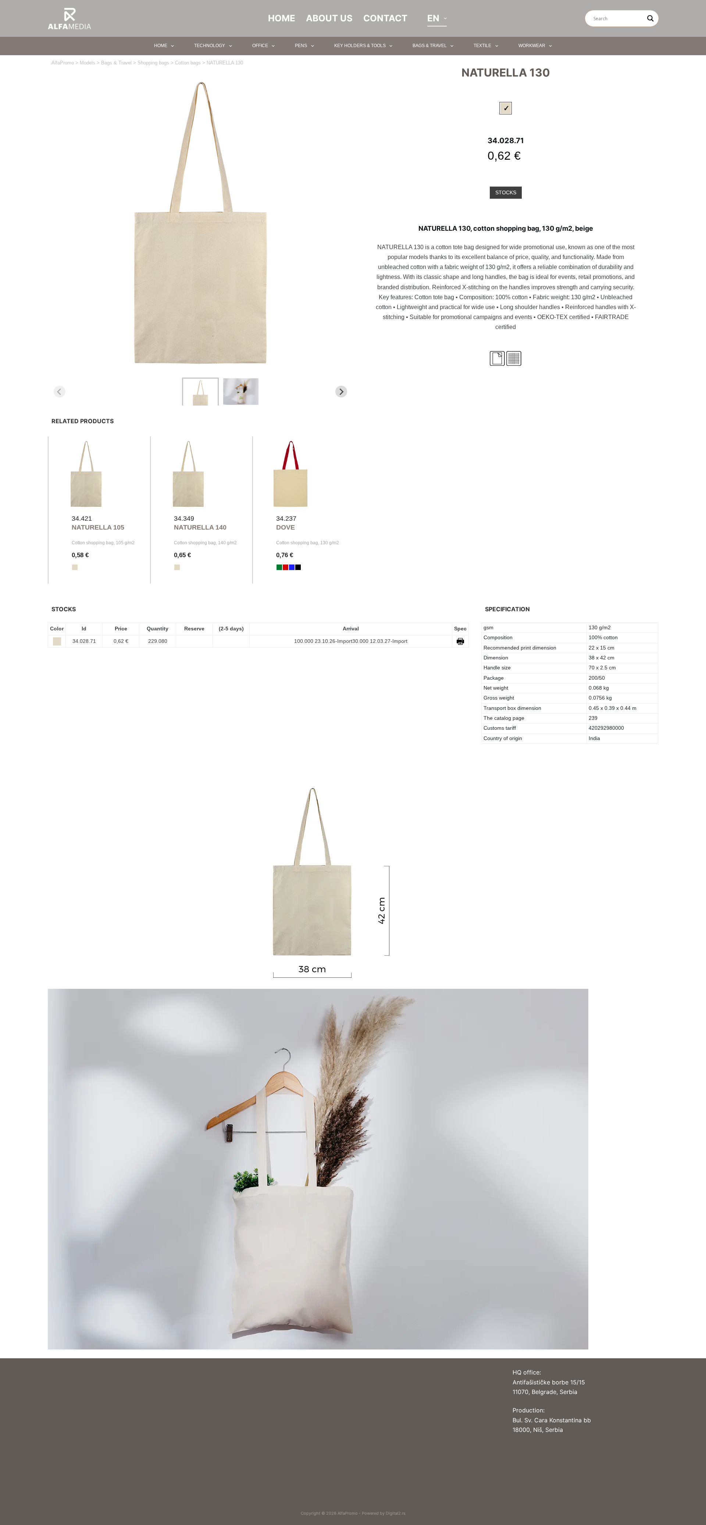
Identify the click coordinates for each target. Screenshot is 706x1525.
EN (433, 18)
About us (329, 18)
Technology (209, 45)
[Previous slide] (59, 391)
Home (281, 18)
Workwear (531, 45)
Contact (385, 18)
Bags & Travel (430, 45)
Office (260, 45)
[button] (200, 392)
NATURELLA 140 (200, 527)
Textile (482, 45)
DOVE (285, 527)
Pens (301, 45)
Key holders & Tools (360, 45)
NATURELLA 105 (98, 527)
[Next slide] (341, 391)
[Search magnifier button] (650, 18)
